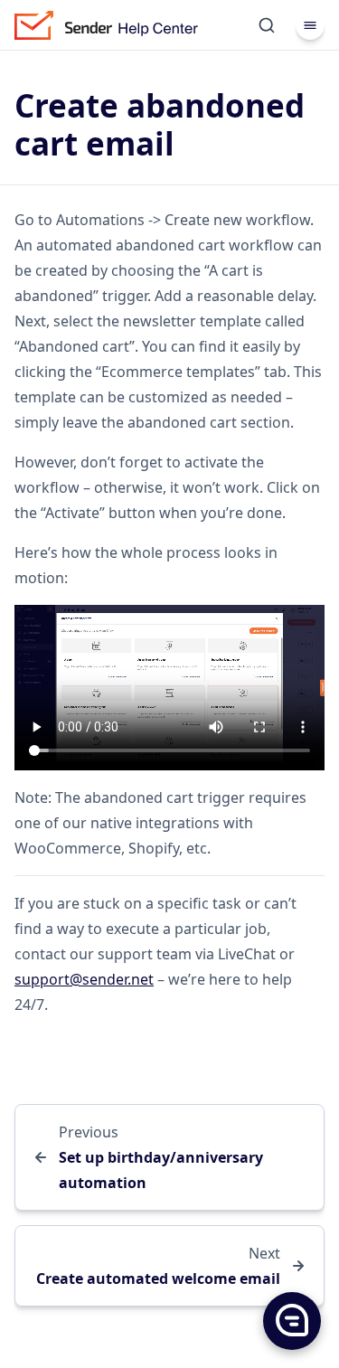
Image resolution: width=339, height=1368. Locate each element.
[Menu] (310, 25)
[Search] (266, 25)
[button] (291, 1320)
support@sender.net (84, 979)
